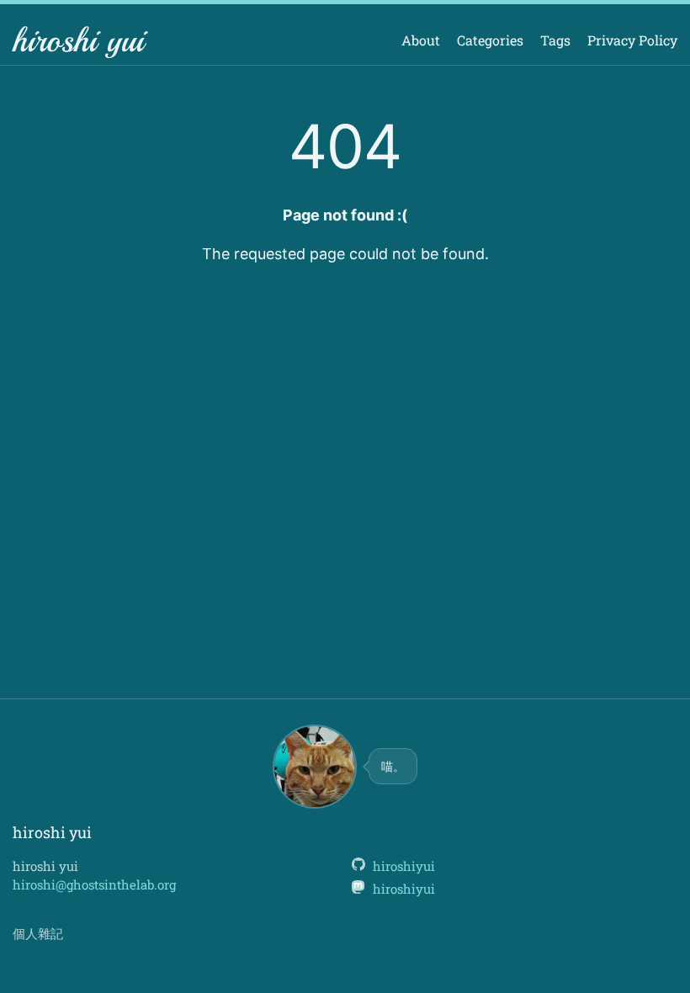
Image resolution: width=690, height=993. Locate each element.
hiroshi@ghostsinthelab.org (94, 884)
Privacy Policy (632, 40)
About (420, 40)
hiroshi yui (78, 40)
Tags (555, 40)
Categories (490, 40)
